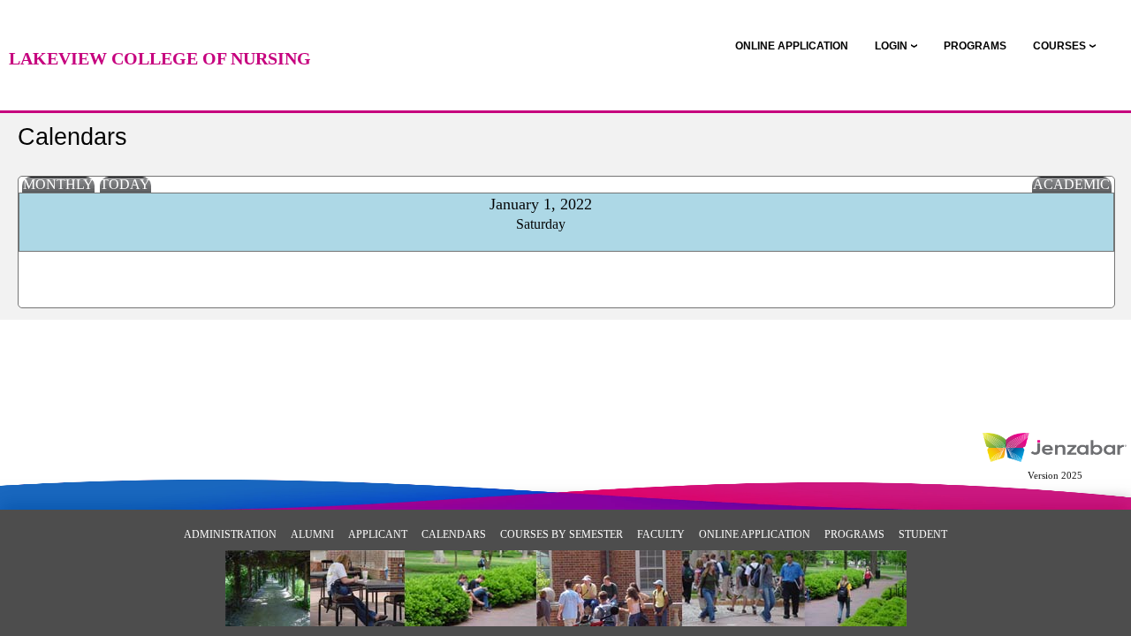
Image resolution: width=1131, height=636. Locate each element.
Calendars (453, 534)
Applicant (377, 534)
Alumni (312, 534)
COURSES (1059, 46)
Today (125, 184)
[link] (791, 46)
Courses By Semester (561, 534)
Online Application (754, 534)
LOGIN (891, 46)
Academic (1071, 184)
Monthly (58, 184)
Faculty (661, 534)
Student (923, 534)
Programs (854, 534)
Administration (230, 534)
